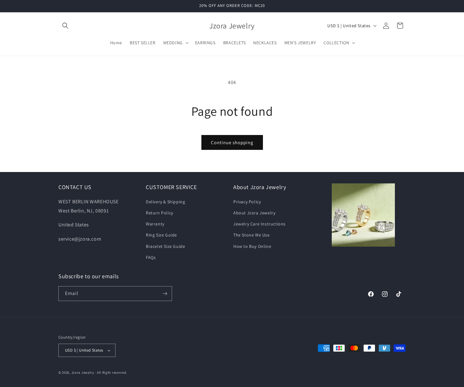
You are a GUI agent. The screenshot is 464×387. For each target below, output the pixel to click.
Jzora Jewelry (82, 372)
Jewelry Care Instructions (259, 224)
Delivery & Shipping (165, 202)
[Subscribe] (165, 293)
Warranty (155, 224)
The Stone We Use (251, 235)
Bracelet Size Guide (165, 246)
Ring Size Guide (161, 235)
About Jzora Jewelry (254, 213)
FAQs (151, 257)
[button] (65, 26)
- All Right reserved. (111, 372)
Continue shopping (232, 142)
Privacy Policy (247, 202)
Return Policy (159, 213)
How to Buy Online (252, 246)
